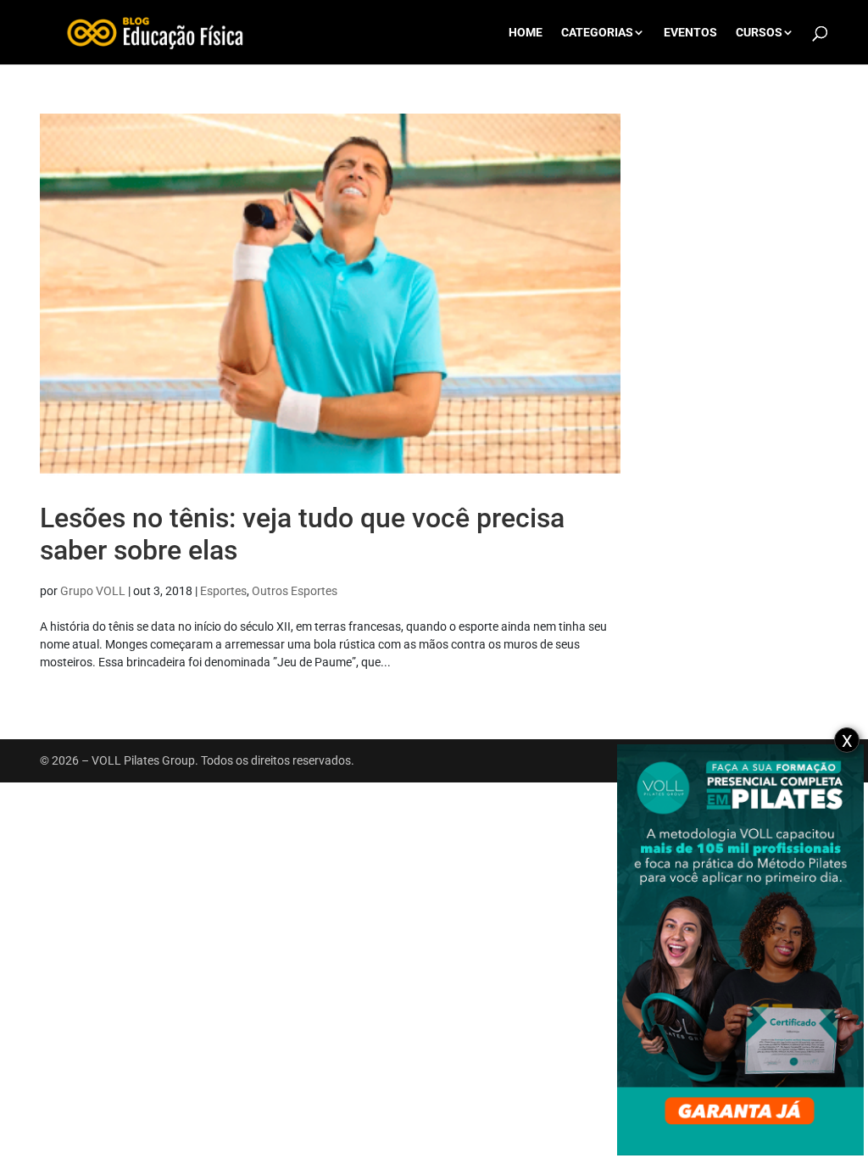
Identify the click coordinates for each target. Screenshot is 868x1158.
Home (525, 32)
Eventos (690, 32)
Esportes (223, 591)
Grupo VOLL (92, 591)
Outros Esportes (294, 591)
